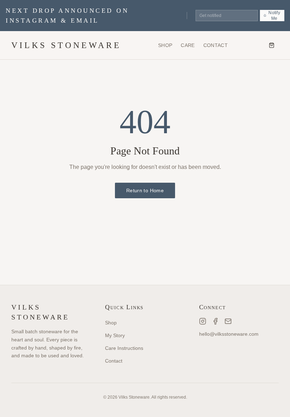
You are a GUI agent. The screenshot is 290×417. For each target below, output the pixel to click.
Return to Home (145, 190)
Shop (111, 322)
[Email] (228, 321)
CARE (188, 45)
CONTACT (215, 45)
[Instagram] (203, 321)
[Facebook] (215, 321)
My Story (115, 335)
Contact (113, 361)
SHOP (165, 45)
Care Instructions (124, 348)
